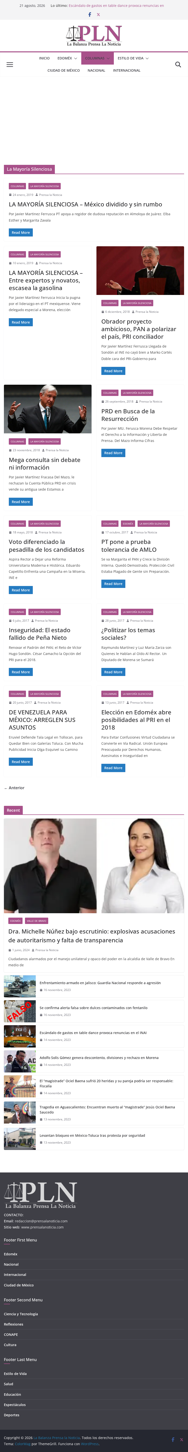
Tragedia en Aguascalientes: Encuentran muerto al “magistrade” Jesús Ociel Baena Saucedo (107, 1109)
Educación (12, 1394)
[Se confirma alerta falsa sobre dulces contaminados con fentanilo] (20, 1011)
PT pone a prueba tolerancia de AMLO (129, 545)
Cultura (10, 1344)
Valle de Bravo (36, 921)
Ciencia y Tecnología (21, 1314)
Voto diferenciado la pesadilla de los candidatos (46, 545)
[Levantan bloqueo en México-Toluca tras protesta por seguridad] (20, 1139)
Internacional (127, 70)
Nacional (96, 70)
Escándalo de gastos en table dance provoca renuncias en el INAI (93, 1032)
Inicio (44, 58)
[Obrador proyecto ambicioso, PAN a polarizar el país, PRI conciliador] (140, 270)
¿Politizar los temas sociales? (128, 634)
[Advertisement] (94, 113)
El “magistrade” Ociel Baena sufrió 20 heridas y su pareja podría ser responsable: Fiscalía (106, 1083)
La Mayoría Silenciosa (44, 186)
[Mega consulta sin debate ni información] (48, 409)
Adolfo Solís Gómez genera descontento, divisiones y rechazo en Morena (99, 1057)
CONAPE (11, 1334)
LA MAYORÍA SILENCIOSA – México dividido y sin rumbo (85, 204)
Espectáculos (15, 1404)
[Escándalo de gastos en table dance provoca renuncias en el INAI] (20, 1036)
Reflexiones (13, 1324)
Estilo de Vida (130, 58)
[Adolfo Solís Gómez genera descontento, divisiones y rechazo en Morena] (20, 1061)
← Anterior (14, 787)
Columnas (95, 58)
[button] (74, 58)
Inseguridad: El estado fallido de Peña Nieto (39, 634)
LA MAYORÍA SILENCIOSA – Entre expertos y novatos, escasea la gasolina (46, 280)
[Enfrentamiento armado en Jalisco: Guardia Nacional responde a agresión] (20, 986)
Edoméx (65, 58)
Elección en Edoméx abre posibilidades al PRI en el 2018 (136, 719)
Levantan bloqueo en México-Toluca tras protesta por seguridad (92, 1135)
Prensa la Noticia (50, 195)
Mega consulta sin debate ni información (45, 463)
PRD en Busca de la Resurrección (128, 415)
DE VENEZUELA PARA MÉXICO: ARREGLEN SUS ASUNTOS (42, 719)
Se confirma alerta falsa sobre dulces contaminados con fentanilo (93, 1007)
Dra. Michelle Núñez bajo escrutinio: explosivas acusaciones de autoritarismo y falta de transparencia (91, 935)
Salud (8, 1384)
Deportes (11, 1415)
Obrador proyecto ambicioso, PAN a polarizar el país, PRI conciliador (138, 328)
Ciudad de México (63, 70)
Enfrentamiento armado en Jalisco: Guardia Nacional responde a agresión (100, 982)
